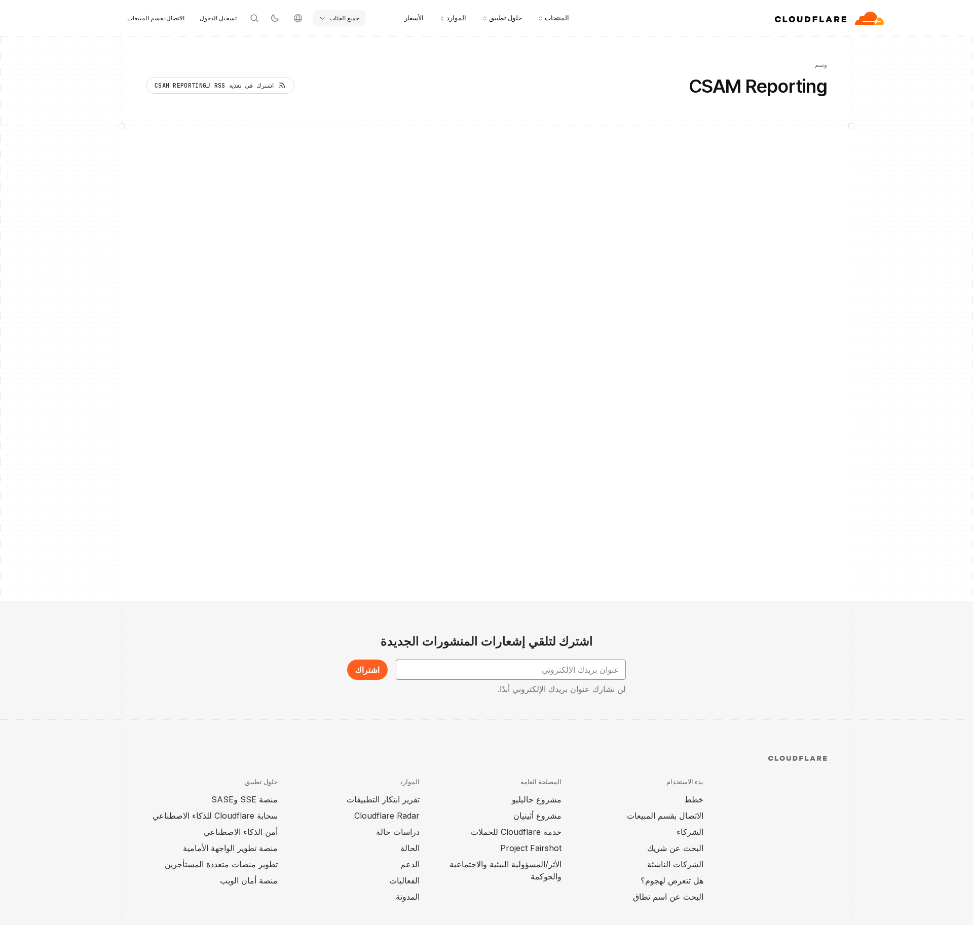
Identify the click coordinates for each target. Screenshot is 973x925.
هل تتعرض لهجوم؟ (672, 880)
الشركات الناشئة (675, 864)
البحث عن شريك (675, 848)
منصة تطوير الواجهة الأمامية (230, 848)
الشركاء (690, 832)
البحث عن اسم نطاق (668, 897)
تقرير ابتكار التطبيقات (383, 799)
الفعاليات (404, 880)
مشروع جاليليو (537, 799)
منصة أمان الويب (249, 880)
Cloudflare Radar (387, 816)
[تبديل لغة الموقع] (298, 18)
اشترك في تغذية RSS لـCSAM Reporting (214, 86)
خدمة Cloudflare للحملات (516, 832)
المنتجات (557, 18)
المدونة (408, 897)
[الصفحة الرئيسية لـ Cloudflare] (829, 18)
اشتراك (367, 670)
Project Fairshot (531, 848)
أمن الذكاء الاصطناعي (241, 832)
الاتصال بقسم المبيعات (155, 18)
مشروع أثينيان (537, 816)
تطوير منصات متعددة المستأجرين (221, 864)
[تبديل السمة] (275, 18)
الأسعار (414, 18)
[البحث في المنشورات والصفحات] (254, 18)
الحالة (410, 848)
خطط (693, 799)
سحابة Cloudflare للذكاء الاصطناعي (215, 816)
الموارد (456, 18)
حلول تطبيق (505, 18)
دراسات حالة (398, 832)
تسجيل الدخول (218, 18)
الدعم (410, 864)
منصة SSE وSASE (244, 799)
